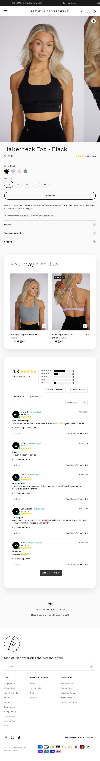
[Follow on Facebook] (6, 737)
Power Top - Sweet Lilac (63, 334)
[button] (81, 434)
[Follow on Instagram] (12, 737)
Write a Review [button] (79, 389)
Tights (7, 702)
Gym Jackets (9, 707)
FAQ (32, 693)
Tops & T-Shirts (11, 693)
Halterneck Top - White (21, 493)
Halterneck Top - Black (21, 459)
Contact (33, 697)
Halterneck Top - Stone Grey (23, 334)
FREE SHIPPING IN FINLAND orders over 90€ (20, 3)
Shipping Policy (68, 693)
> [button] (51, 573)
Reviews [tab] (17, 396)
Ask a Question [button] (56, 389)
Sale (6, 725)
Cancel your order (69, 702)
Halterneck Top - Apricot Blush (24, 428)
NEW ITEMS (9, 688)
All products (9, 683)
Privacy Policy (67, 683)
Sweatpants (9, 716)
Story (32, 683)
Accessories (9, 721)
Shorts (7, 697)
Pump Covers (10, 711)
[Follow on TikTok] (19, 737)
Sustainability (36, 688)
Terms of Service (68, 697)
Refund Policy (67, 688)
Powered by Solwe (11, 750)
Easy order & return (63, 3)
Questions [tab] (33, 396)
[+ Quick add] (44, 326)
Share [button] (17, 434)
